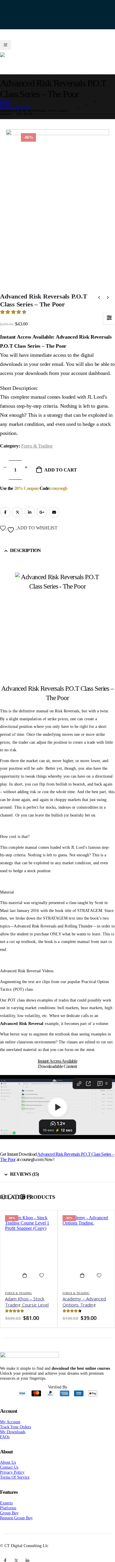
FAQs (4, 1444)
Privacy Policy (12, 1479)
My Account (10, 1429)
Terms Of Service (14, 1484)
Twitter (17, 520)
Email (54, 520)
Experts (6, 1510)
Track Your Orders (15, 1434)
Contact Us (9, 1474)
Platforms (8, 1515)
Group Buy (9, 1520)
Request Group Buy (16, 1525)
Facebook (5, 520)
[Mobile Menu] (5, 41)
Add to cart (60, 477)
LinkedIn (29, 520)
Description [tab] (25, 557)
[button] (3, 1204)
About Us (8, 1469)
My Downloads (12, 1439)
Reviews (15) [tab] (24, 1181)
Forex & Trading (36, 453)
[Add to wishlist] (41, 1283)
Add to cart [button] (27, 1283)
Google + (42, 520)
